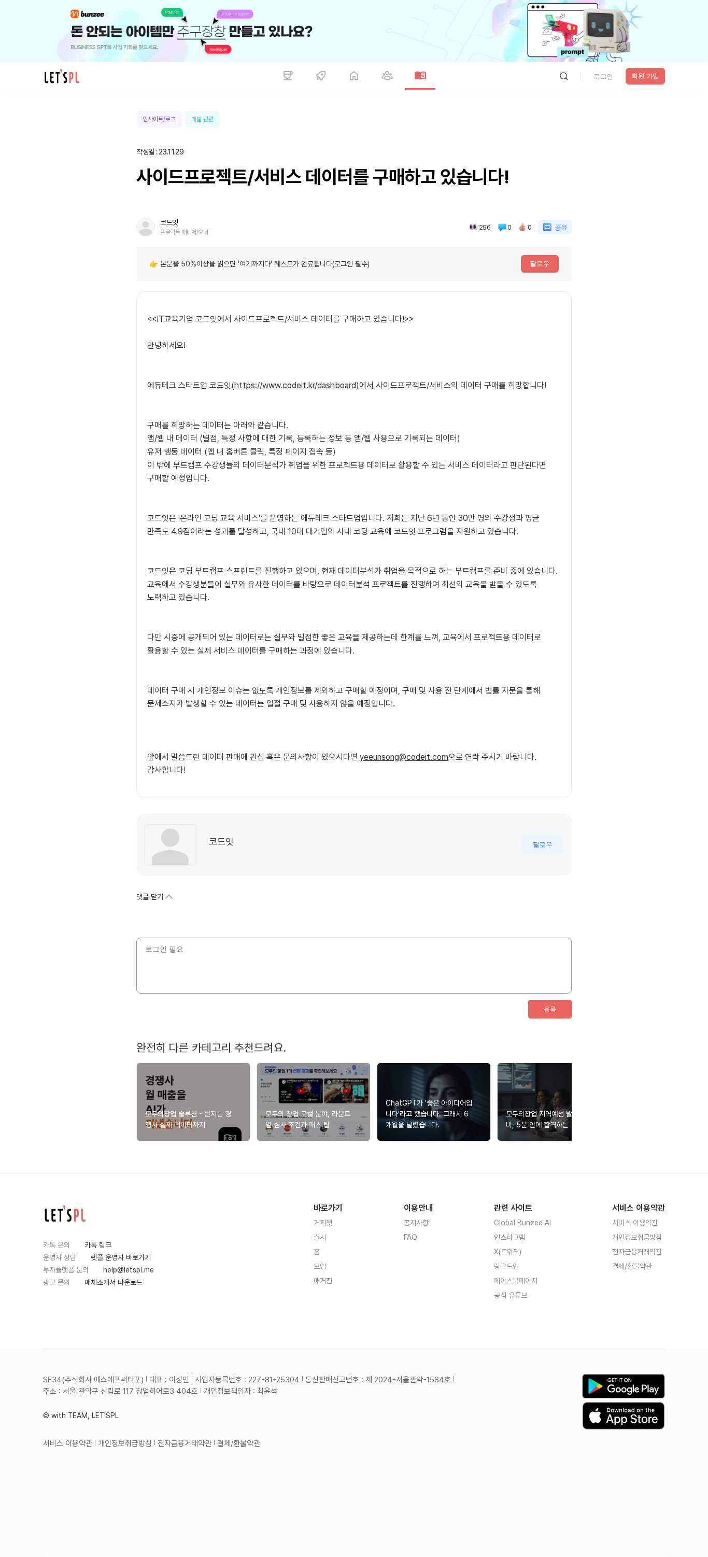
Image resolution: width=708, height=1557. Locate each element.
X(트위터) (507, 1252)
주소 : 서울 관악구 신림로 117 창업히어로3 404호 (120, 1391)
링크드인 (506, 1266)
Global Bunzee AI (522, 1223)
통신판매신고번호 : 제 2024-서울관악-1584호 (378, 1379)
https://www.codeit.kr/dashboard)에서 (304, 385)
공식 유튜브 (510, 1295)
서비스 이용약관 (635, 1223)
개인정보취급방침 (637, 1237)
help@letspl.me (128, 1270)
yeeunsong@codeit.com (404, 757)
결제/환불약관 (632, 1266)
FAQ (410, 1237)
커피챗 (323, 1223)
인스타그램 (509, 1237)
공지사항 (416, 1223)
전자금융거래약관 (637, 1252)
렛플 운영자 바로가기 (121, 1257)
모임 (320, 1266)
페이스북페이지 (515, 1281)
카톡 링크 (97, 1245)
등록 (550, 1009)
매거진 (323, 1281)
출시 (320, 1237)
